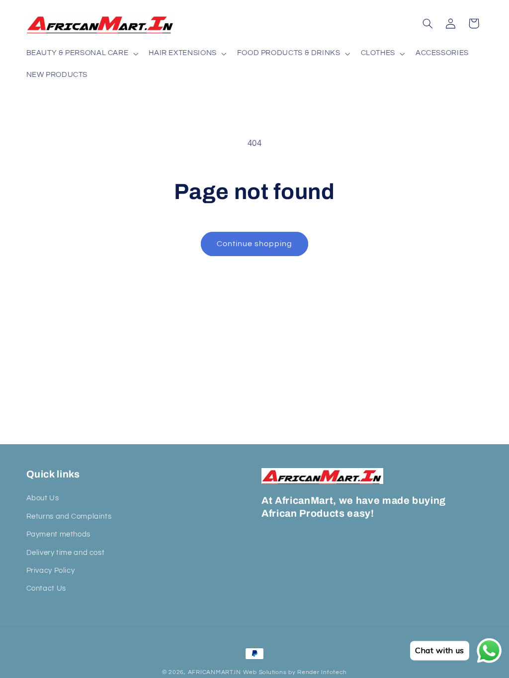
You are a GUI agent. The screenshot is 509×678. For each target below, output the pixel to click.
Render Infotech (322, 672)
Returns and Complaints (69, 516)
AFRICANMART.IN (214, 672)
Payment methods (58, 534)
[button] (81, 54)
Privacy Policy (50, 570)
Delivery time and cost (65, 552)
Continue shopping (255, 244)
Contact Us (46, 588)
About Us (42, 498)
